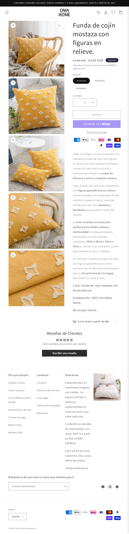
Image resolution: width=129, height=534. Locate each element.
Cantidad (77, 95)
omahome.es (30, 528)
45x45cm (101, 81)
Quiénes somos (16, 382)
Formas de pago (17, 417)
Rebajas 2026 (15, 432)
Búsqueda (42, 413)
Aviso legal (43, 397)
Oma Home (20, 528)
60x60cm (83, 89)
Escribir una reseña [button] (64, 353)
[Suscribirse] (65, 486)
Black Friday (15, 424)
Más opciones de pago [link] (97, 132)
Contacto (42, 382)
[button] (7, 12)
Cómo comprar (16, 390)
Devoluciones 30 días (19, 409)
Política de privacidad (48, 405)
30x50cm (83, 81)
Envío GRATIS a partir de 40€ (19, 400)
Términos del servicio (48, 390)
